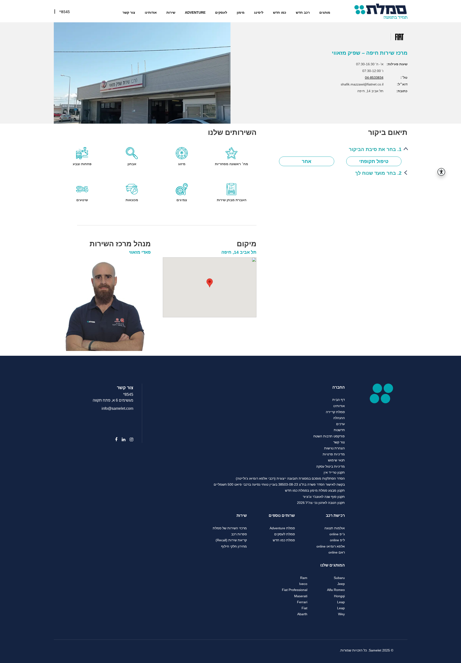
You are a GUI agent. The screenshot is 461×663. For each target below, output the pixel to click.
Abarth (302, 614)
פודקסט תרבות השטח (329, 436)
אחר (306, 161)
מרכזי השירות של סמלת (230, 528)
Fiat (304, 608)
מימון (240, 12)
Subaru (339, 578)
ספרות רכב (239, 534)
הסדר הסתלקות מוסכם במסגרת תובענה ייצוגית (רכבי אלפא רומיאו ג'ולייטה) (290, 478)
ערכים (340, 424)
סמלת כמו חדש (284, 540)
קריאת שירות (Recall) (231, 540)
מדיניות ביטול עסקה (330, 466)
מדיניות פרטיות (334, 454)
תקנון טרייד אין (334, 472)
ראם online (336, 552)
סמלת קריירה (335, 412)
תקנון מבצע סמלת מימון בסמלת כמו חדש (315, 490)
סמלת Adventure (282, 528)
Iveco (303, 584)
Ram (303, 578)
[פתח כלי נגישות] (441, 172)
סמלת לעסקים (284, 534)
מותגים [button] (324, 12)
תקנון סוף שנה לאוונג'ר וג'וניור (324, 497)
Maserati (300, 596)
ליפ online (337, 540)
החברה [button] (338, 387)
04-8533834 (374, 77)
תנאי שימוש (336, 460)
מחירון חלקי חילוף (234, 546)
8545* (128, 394)
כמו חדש (279, 12)
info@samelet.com (117, 408)
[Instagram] (129, 439)
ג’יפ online (337, 534)
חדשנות (339, 430)
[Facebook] (114, 439)
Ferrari (302, 602)
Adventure (195, 12)
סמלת (380, 11)
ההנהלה (339, 418)
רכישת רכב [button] (335, 515)
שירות (170, 12)
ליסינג (258, 12)
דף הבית (338, 400)
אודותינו (151, 12)
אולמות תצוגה (334, 528)
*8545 (64, 12)
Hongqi (339, 596)
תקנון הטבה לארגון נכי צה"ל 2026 (321, 503)
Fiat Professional (294, 590)
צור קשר (128, 12)
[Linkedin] (121, 439)
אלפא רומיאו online (330, 546)
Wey (341, 614)
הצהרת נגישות (334, 448)
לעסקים (221, 12)
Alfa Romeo (336, 590)
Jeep (341, 584)
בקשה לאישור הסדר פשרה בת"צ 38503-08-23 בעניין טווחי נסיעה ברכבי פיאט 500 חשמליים (279, 484)
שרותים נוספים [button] (282, 515)
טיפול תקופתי (373, 161)
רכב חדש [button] (303, 12)
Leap (341, 602)
